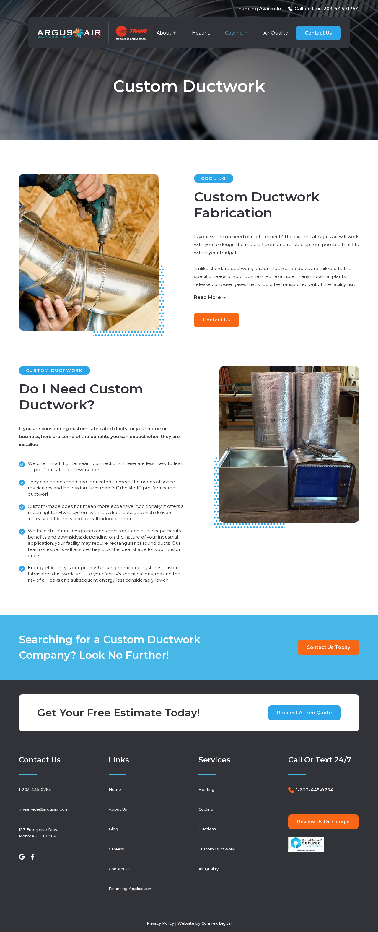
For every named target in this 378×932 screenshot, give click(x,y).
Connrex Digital (216, 923)
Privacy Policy (160, 923)
